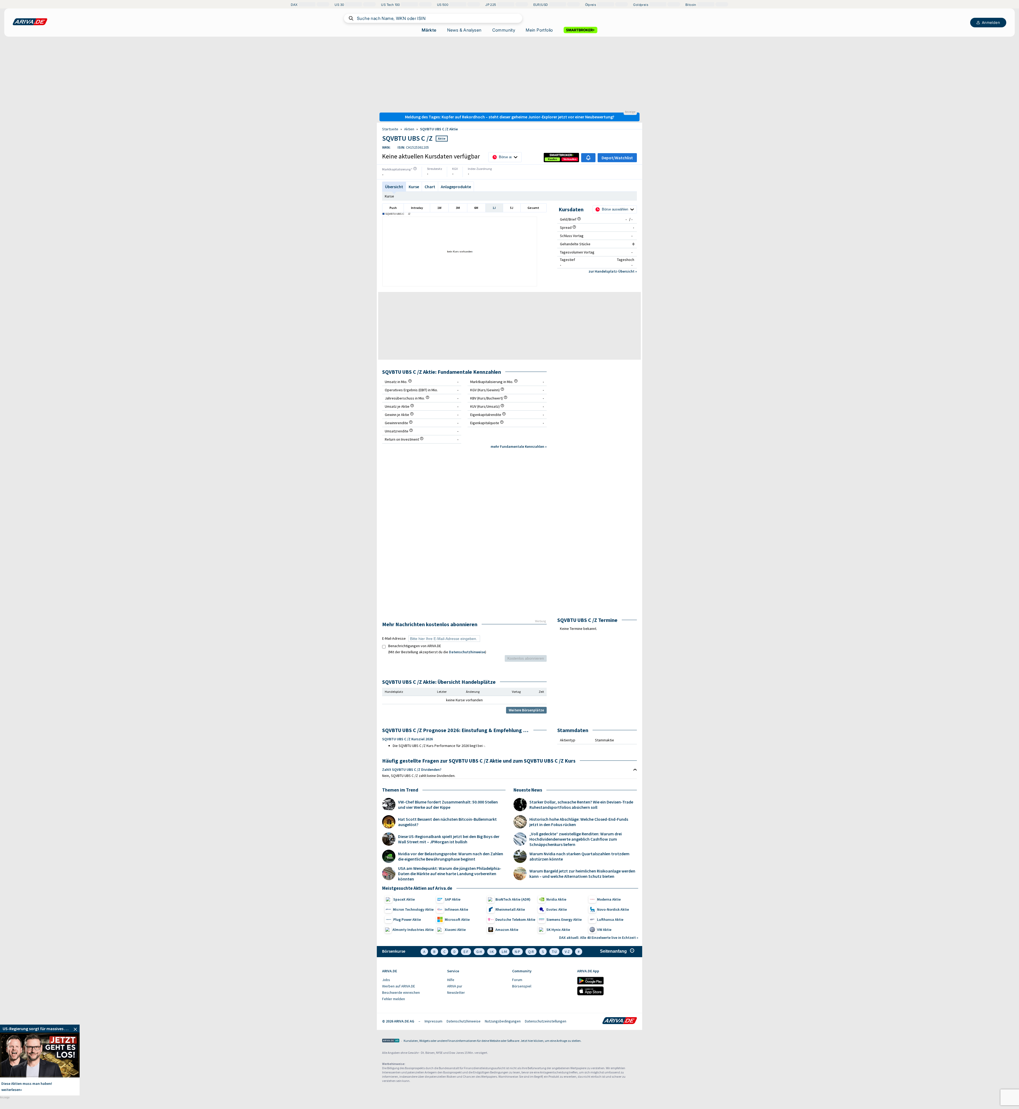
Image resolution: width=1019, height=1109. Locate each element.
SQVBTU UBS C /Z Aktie (439, 129)
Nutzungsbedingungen (503, 1021)
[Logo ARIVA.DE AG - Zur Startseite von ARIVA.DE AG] (390, 1041)
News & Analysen (464, 30)
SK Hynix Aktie (558, 929)
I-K (492, 951)
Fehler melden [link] (393, 998)
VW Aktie (604, 929)
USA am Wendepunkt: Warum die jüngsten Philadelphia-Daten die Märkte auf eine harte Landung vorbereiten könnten (449, 874)
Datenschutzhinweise (467, 652)
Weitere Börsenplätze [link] (526, 710)
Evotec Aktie (556, 909)
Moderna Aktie (609, 899)
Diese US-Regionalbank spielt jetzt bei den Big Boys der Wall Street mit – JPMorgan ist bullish (448, 839)
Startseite (390, 129)
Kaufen (552, 159)
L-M (504, 951)
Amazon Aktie (506, 929)
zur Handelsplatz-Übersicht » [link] (613, 271)
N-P (517, 951)
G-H (479, 951)
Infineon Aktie (456, 909)
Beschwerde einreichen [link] (401, 992)
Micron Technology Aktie (413, 909)
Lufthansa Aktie (610, 919)
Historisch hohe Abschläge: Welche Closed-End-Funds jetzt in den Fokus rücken (578, 821)
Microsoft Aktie (457, 919)
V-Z (567, 951)
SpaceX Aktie (404, 899)
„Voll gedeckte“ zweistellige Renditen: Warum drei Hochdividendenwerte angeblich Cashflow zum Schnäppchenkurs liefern (575, 839)
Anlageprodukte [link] (456, 186)
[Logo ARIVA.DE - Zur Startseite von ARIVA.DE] (619, 1021)
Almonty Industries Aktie (413, 929)
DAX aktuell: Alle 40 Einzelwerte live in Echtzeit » (598, 937)
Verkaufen (569, 159)
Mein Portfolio (539, 30)
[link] (552, 159)
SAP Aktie (452, 899)
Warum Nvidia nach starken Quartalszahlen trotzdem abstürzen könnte (579, 856)
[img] (415, 168)
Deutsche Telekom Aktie (515, 919)
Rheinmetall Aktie (510, 909)
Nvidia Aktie (556, 899)
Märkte (429, 30)
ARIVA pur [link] (454, 986)
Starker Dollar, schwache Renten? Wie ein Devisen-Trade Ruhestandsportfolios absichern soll (581, 804)
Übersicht (394, 186)
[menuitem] (412, 980)
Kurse (389, 196)
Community (503, 30)
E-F (466, 951)
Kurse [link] (414, 186)
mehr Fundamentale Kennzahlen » (519, 446)
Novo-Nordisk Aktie (613, 909)
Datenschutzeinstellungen (545, 1021)
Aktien (409, 129)
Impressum (433, 1021)
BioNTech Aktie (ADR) (512, 899)
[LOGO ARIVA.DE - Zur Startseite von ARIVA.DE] (30, 21)
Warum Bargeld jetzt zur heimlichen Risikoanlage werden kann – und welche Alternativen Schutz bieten (582, 873)
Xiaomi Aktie (455, 929)
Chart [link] (430, 186)
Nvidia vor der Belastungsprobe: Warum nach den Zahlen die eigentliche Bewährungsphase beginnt (450, 856)
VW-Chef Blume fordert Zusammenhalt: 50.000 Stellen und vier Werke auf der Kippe (448, 804)
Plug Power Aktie (407, 919)
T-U (554, 951)
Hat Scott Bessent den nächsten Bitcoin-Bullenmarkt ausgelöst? (447, 821)
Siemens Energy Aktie (564, 919)
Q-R (531, 951)
